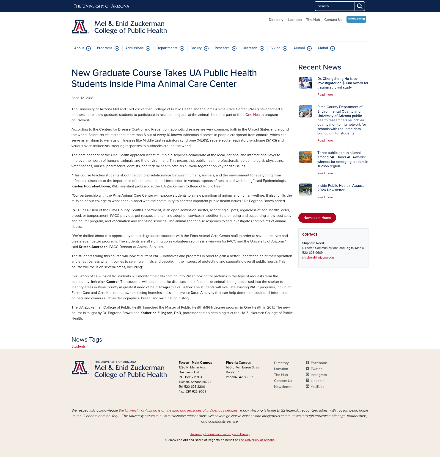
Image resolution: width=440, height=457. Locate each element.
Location (295, 19)
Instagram (319, 375)
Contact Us (333, 19)
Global (323, 48)
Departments (167, 48)
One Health (254, 114)
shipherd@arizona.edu (318, 257)
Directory (276, 19)
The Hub (313, 19)
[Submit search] (360, 6)
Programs (104, 48)
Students (79, 346)
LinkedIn (317, 381)
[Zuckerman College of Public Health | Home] (119, 26)
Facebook (319, 363)
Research (222, 48)
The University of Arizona (257, 440)
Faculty (196, 48)
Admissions (134, 48)
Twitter (316, 369)
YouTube (317, 387)
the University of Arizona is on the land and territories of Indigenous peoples (178, 410)
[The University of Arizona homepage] (102, 6)
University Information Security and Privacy (220, 434)
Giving (275, 48)
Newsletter (356, 19)
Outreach (250, 48)
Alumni (299, 48)
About (79, 48)
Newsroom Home (317, 217)
